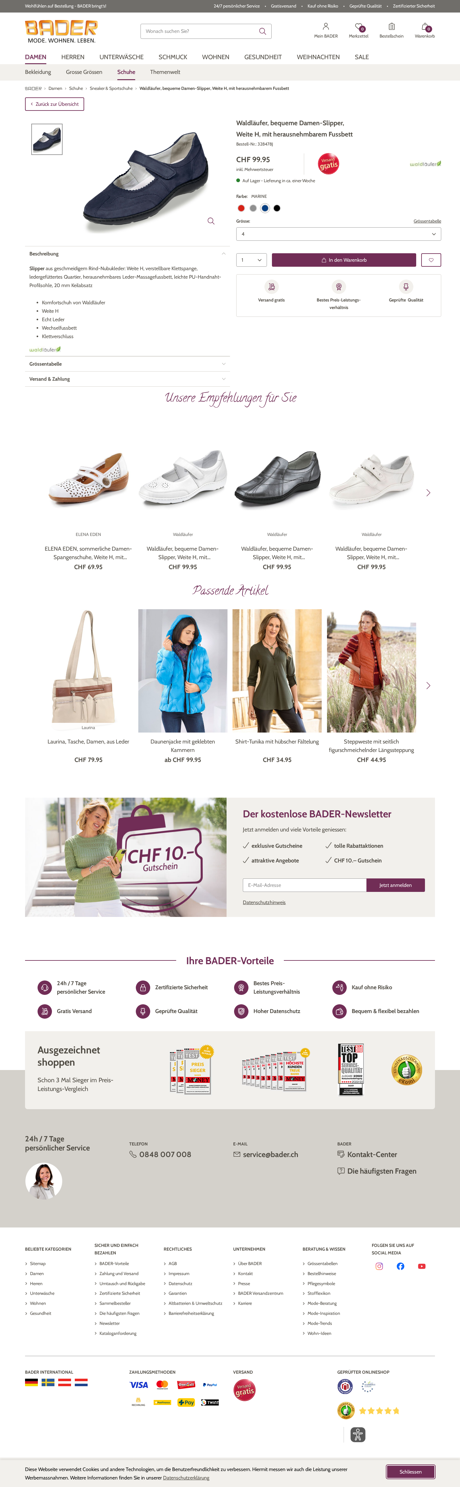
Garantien (178, 1293)
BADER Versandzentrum (260, 1293)
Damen (37, 1273)
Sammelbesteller (115, 1303)
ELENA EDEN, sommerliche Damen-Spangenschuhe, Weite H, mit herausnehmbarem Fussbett (88, 553)
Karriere (245, 1303)
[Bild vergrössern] (211, 221)
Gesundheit (40, 1313)
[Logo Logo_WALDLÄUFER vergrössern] (425, 163)
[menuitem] (36, 57)
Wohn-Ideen (319, 1333)
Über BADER (250, 1263)
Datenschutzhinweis (264, 902)
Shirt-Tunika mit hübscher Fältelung (277, 741)
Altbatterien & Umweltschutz (195, 1303)
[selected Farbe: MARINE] (265, 208)
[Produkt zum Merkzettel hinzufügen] (431, 260)
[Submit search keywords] (263, 31)
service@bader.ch (270, 1154)
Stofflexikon (319, 1293)
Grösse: (243, 221)
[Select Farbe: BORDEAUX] (241, 208)
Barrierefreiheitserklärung (191, 1313)
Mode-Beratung (322, 1303)
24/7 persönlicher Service (237, 6)
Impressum (179, 1273)
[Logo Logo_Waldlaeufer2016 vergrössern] (45, 349)
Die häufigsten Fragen (120, 1313)
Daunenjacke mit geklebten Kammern (183, 746)
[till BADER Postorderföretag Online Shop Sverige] (48, 1382)
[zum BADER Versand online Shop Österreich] (64, 1382)
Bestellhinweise (322, 1273)
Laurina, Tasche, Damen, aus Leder (88, 741)
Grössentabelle (427, 221)
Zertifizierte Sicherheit (120, 1293)
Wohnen (38, 1303)
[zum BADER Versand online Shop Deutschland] (31, 1382)
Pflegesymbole (321, 1283)
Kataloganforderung (118, 1333)
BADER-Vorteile (114, 1263)
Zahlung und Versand (119, 1273)
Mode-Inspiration (324, 1313)
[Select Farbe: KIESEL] (253, 208)
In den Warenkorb (348, 260)
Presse (244, 1283)
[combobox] (206, 31)
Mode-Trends (320, 1323)
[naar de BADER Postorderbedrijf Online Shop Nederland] (81, 1382)
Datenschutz (180, 1283)
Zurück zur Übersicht (57, 104)
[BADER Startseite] (61, 31)
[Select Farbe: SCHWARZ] (277, 208)
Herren (36, 1283)
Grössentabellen (323, 1263)
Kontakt (245, 1273)
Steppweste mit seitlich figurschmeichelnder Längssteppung (371, 746)
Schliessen (411, 1472)
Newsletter (110, 1323)
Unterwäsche (42, 1293)
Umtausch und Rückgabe (122, 1283)
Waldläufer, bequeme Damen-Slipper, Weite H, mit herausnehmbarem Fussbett (183, 553)
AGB (173, 1263)
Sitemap (38, 1263)
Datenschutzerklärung (186, 1478)
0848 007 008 (165, 1154)
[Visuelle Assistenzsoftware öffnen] (355, 1435)
